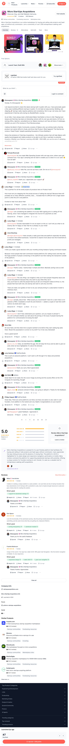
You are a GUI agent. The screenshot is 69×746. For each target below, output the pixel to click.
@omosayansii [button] (12, 155)
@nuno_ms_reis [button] (12, 344)
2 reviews (18, 516)
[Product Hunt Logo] (3, 3)
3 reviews (21, 16)
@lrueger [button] (10, 211)
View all (33, 580)
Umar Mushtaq (12, 233)
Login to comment (57, 94)
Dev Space (10, 513)
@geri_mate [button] (11, 390)
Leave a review (59, 440)
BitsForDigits (10, 656)
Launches (24, 4)
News (33, 4)
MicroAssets (10, 645)
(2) (12, 216)
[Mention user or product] (5, 94)
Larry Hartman (9, 353)
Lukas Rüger (9, 187)
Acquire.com (10, 621)
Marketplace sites (35, 19)
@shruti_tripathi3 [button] (12, 179)
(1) (12, 162)
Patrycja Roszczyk (13, 153)
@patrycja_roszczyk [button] (13, 169)
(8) (9, 148)
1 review (18, 481)
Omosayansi (9, 100)
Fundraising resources (23, 19)
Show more (58, 65)
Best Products (14, 4)
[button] (46, 30)
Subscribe (51, 4)
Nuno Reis (8, 325)
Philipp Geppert (10, 397)
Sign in (62, 4)
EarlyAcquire (10, 668)
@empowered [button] (11, 368)
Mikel (8, 478)
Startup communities (9, 19)
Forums (40, 4)
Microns (9, 633)
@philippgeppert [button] (12, 412)
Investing (25, 641)
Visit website (61, 14)
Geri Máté (8, 375)
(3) (9, 204)
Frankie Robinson (12, 546)
